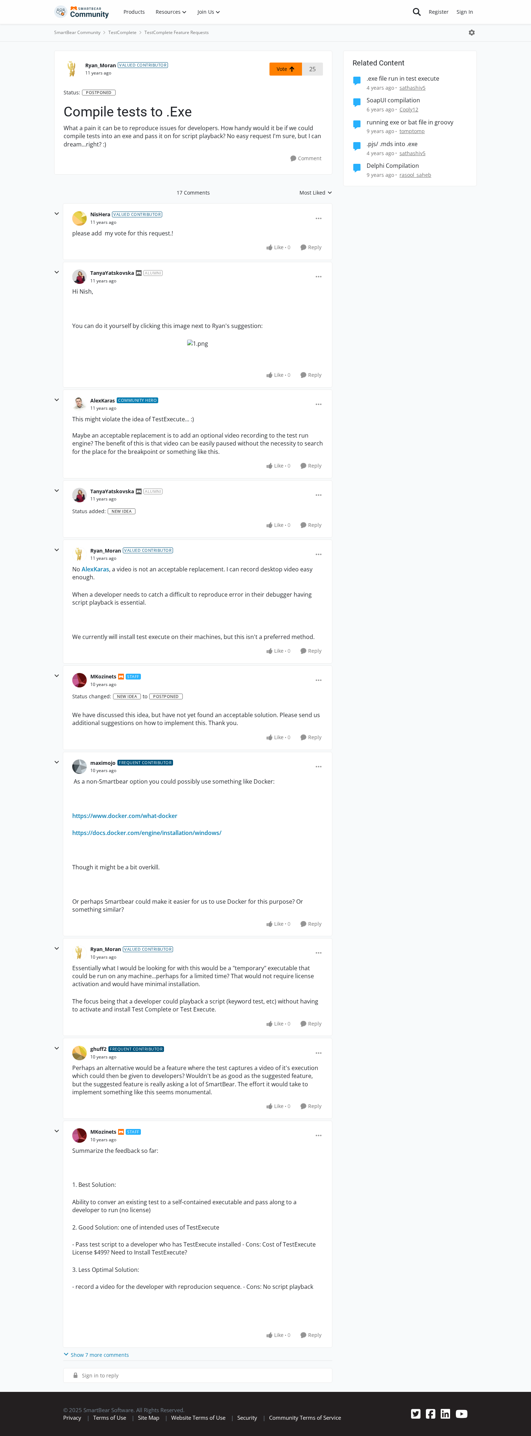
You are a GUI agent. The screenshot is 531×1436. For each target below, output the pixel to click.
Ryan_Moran (100, 65)
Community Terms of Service (305, 1417)
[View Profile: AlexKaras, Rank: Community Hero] (79, 404)
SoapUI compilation (393, 100)
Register (439, 11)
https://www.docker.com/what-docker (124, 816)
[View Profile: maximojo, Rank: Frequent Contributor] (79, 766)
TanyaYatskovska (112, 272)
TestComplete (122, 32)
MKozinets (103, 676)
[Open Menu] (472, 32)
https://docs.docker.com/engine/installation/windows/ (146, 833)
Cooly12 (409, 109)
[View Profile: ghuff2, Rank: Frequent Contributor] (79, 1053)
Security (247, 1417)
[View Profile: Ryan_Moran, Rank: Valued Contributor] (73, 69)
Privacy (72, 1417)
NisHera (100, 214)
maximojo (103, 762)
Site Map (148, 1417)
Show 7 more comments (100, 1354)
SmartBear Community (77, 32)
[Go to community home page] (81, 11)
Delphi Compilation (393, 166)
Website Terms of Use (198, 1417)
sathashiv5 (413, 87)
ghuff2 (98, 1048)
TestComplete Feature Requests (176, 32)
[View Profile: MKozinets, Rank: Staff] (79, 680)
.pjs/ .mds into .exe (392, 144)
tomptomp (412, 131)
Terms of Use (109, 1417)
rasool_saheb (415, 174)
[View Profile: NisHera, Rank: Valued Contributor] (79, 218)
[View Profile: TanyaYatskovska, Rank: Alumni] (79, 276)
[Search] (417, 12)
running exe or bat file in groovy (410, 122)
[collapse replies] (56, 213)
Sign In (465, 11)
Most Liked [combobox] (315, 192)
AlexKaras (102, 400)
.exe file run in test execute (403, 78)
